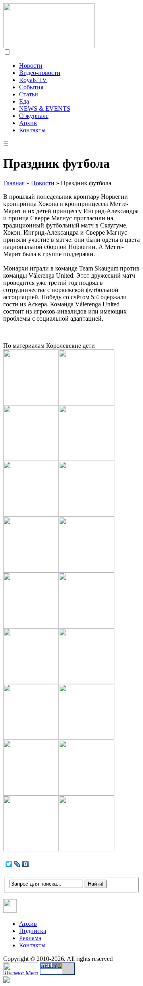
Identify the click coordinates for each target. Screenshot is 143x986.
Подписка (32, 930)
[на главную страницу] (49, 46)
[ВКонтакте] (25, 864)
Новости (31, 65)
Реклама (30, 938)
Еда (24, 101)
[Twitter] (9, 864)
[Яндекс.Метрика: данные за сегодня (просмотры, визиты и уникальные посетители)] (20, 968)
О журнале (33, 115)
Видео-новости (39, 72)
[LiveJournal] (17, 864)
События (31, 87)
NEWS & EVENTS (44, 108)
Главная (14, 183)
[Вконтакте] (10, 910)
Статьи (28, 94)
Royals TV (33, 79)
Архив (28, 123)
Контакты (32, 130)
